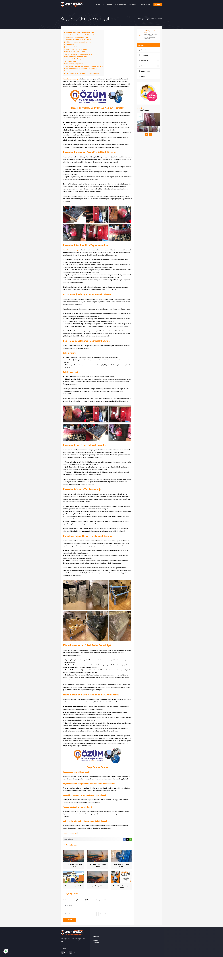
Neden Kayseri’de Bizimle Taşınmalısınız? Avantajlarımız (80, 59)
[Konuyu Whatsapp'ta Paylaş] (130, 839)
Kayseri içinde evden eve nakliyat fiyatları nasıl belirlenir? (80, 68)
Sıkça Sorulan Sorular (70, 61)
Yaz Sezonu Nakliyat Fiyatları (73, 886)
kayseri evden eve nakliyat (154, 19)
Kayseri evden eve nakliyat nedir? (73, 64)
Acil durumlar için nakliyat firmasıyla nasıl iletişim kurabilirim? (81, 73)
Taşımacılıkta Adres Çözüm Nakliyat (97, 865)
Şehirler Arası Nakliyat (70, 47)
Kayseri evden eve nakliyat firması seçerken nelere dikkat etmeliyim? (83, 66)
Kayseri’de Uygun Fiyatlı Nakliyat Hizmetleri (76, 49)
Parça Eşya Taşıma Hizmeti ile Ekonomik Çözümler (78, 54)
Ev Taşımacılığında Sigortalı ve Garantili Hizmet (77, 39)
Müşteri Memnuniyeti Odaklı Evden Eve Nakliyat (77, 56)
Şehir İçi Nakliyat (69, 44)
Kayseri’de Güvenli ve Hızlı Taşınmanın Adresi (76, 37)
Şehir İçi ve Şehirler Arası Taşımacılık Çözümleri (77, 42)
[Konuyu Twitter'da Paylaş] (127, 839)
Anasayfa (141, 19)
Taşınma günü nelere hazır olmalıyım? (74, 71)
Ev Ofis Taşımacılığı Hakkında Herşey (73, 865)
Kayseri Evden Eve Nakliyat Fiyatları (121, 887)
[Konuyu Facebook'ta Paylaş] (124, 839)
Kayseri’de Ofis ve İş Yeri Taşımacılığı (74, 52)
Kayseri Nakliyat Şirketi (97, 886)
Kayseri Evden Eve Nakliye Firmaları (121, 865)
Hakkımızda (96, 943)
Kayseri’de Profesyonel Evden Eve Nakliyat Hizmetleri (79, 32)
